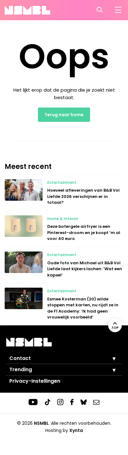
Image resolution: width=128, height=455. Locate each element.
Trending (20, 369)
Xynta (76, 430)
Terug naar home (64, 115)
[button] (109, 358)
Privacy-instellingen (34, 381)
